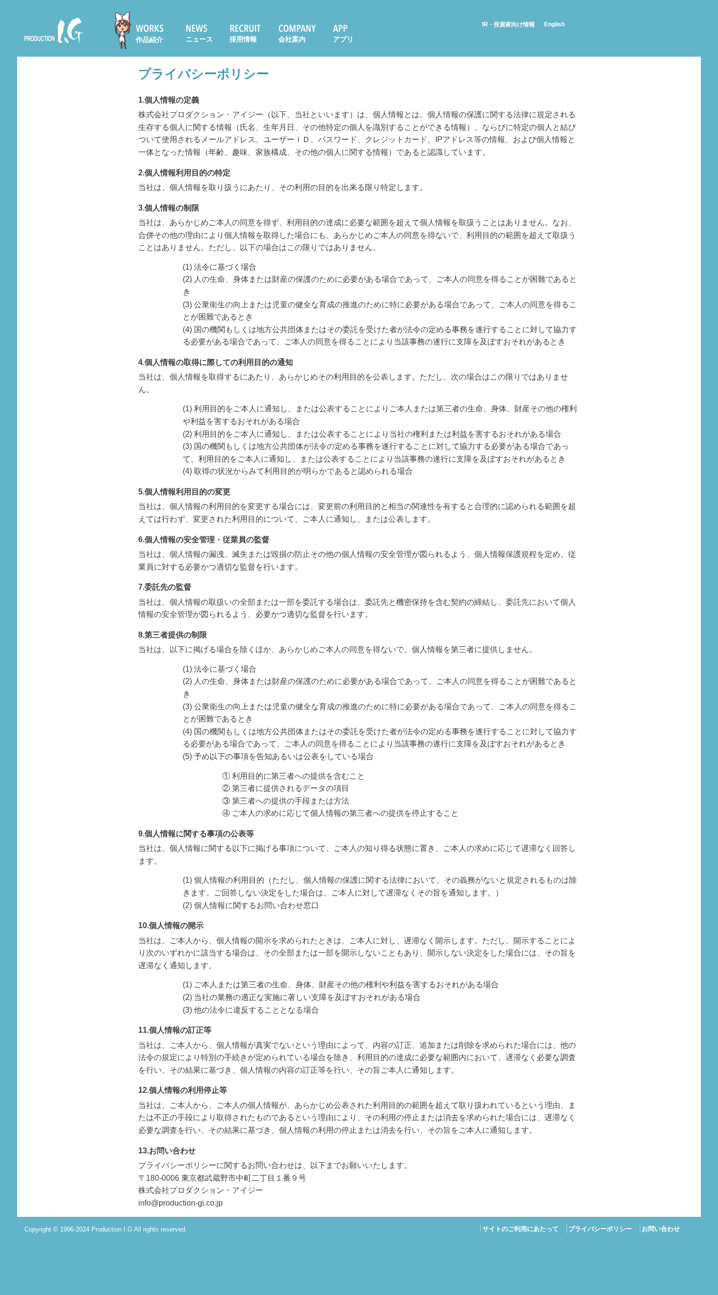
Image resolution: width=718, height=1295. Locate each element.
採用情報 (243, 39)
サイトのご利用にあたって (521, 1228)
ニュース (199, 39)
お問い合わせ (661, 1228)
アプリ (343, 39)
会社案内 (292, 39)
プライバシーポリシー (600, 1228)
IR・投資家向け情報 (508, 24)
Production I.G (49, 44)
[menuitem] (143, 30)
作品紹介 (149, 39)
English (554, 24)
